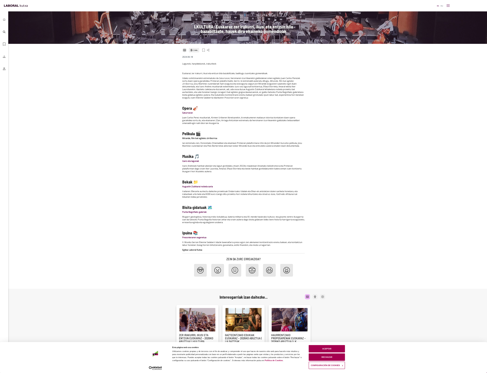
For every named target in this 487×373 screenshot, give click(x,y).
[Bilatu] (4, 32)
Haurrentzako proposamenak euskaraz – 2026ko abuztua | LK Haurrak (288, 339)
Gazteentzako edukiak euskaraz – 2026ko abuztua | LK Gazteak (243, 338)
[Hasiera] (4, 19)
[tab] (307, 296)
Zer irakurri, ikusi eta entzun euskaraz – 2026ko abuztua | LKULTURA (196, 338)
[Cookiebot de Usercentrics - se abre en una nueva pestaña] (155, 368)
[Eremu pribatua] (4, 69)
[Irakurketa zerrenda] (4, 44)
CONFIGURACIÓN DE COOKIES (325, 365)
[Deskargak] (4, 56)
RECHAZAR (326, 357)
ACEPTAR (326, 349)
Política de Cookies (274, 360)
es (438, 5)
